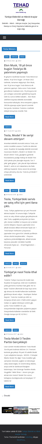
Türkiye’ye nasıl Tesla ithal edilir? (20, 273)
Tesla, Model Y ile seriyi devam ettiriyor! (18, 137)
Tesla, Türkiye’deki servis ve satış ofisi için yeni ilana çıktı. (20, 202)
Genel (7, 57)
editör (19, 61)
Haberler (14, 57)
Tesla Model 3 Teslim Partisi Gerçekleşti (17, 340)
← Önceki (6, 395)
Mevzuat (23, 263)
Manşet (22, 57)
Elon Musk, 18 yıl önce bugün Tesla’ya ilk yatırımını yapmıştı (18, 68)
